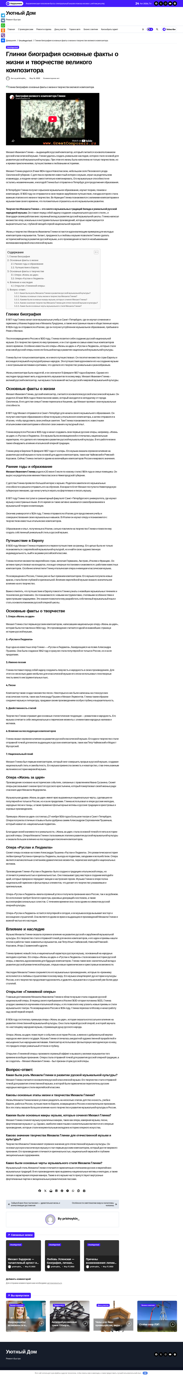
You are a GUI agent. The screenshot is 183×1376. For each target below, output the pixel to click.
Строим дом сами (25, 29)
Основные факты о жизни (24, 260)
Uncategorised (12, 47)
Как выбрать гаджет (109, 29)
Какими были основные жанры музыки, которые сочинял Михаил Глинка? (53, 299)
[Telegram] (2, 15)
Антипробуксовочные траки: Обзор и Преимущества (64, 1325)
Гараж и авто (74, 29)
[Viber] (2, 35)
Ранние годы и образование (28, 263)
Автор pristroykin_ (18, 78)
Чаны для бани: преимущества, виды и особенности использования (108, 1326)
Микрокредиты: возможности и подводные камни (18, 1325)
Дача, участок (60, 29)
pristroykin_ (71, 1218)
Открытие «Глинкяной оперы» (29, 285)
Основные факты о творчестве (27, 271)
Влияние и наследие (21, 282)
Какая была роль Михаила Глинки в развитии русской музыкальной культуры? (55, 293)
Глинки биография (19, 256)
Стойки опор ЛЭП (149, 1324)
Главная (11, 29)
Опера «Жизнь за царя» (26, 274)
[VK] (2, 20)
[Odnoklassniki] (2, 30)
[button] (95, 252)
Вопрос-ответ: (18, 289)
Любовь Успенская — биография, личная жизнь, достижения (60, 1262)
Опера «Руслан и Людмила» (29, 278)
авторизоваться (54, 1283)
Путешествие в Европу (27, 267)
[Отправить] (2, 40)
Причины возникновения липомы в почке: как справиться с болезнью (101, 1264)
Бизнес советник (91, 29)
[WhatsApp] (2, 25)
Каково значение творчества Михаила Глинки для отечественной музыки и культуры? (59, 303)
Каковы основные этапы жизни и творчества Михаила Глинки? (48, 296)
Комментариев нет (51, 78)
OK (145, 1373)
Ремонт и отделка (43, 29)
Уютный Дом (21, 13)
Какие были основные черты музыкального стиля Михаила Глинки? (51, 306)
